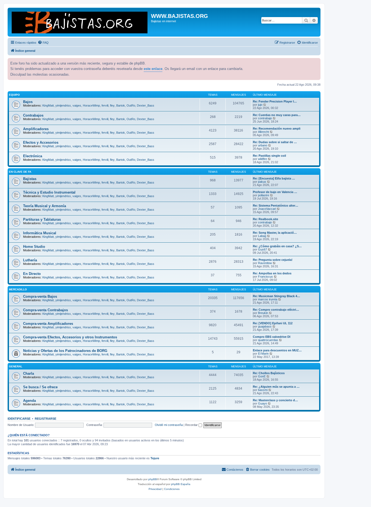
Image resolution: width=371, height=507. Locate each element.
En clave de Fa (20, 171)
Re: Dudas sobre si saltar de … (275, 142)
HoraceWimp (91, 105)
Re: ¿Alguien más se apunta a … (276, 386)
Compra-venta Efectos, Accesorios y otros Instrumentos (70, 337)
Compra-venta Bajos (40, 296)
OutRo (131, 105)
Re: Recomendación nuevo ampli (276, 128)
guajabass (265, 326)
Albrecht (263, 131)
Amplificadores (36, 129)
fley (112, 105)
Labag (262, 236)
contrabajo (265, 118)
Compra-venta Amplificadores (48, 324)
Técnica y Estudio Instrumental (49, 192)
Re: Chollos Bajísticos (269, 373)
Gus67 (262, 249)
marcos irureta (267, 299)
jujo (260, 104)
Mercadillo (18, 289)
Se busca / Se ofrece (40, 387)
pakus (262, 181)
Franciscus (265, 276)
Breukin (263, 313)
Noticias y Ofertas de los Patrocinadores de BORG (65, 351)
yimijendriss (63, 105)
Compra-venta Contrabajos (45, 310)
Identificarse (19, 418)
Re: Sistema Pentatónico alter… (275, 205)
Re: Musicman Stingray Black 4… (276, 296)
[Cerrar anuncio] (316, 61)
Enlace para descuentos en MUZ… (277, 350)
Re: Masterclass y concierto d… (275, 400)
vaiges (77, 105)
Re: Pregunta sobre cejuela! (273, 259)
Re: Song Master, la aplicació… (275, 232)
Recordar (192, 424)
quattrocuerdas (268, 340)
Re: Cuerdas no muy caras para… (277, 115)
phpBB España (180, 484)
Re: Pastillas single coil (269, 155)
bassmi (263, 390)
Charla (28, 373)
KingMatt (48, 105)
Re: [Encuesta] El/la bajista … (274, 178)
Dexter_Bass (145, 105)
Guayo (262, 403)
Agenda (29, 401)
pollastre (263, 195)
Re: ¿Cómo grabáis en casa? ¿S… (277, 246)
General (15, 366)
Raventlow (265, 263)
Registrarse (45, 418)
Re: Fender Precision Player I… (275, 101)
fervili (105, 105)
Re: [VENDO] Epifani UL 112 (273, 323)
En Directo (32, 274)
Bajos (28, 102)
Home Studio (34, 247)
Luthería (30, 260)
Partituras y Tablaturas (42, 219)
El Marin (263, 353)
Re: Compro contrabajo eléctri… (276, 309)
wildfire (262, 159)
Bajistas (29, 179)
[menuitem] (43, 42)
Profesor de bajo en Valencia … (275, 192)
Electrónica (32, 156)
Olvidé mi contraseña (169, 424)
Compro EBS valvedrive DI (271, 336)
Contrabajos (33, 115)
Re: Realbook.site (265, 219)
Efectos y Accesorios (40, 142)
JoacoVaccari (267, 208)
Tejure (154, 458)
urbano (262, 145)
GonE (262, 376)
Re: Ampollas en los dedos (272, 273)
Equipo (14, 94)
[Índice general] (80, 22)
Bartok (120, 105)
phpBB (152, 479)
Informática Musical (39, 233)
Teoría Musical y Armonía (44, 206)
